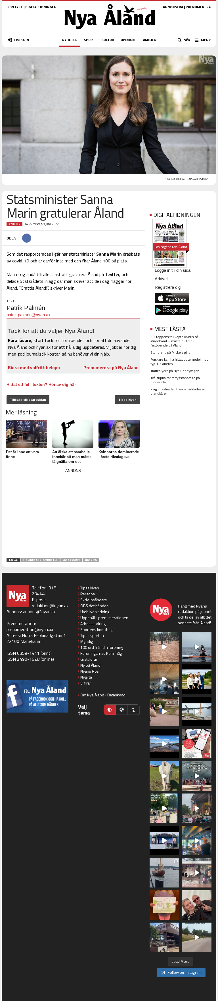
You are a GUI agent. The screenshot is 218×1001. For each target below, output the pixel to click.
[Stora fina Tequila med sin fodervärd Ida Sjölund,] (164, 776)
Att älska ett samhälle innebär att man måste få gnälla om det (71, 457)
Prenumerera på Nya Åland (111, 367)
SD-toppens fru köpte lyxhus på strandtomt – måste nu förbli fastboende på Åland (174, 341)
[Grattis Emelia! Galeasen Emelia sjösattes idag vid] (164, 872)
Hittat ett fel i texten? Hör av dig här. (42, 384)
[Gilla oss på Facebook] (37, 696)
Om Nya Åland (92, 695)
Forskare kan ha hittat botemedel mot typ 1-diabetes (179, 361)
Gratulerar (88, 659)
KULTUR (108, 39)
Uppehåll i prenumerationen (104, 618)
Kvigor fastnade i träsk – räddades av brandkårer (178, 391)
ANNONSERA (173, 7)
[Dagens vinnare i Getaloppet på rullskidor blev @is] (196, 937)
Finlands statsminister (40, 560)
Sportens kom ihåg (96, 629)
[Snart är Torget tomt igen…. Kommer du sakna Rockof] (164, 808)
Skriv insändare (93, 600)
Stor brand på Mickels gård (170, 352)
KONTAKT (15, 7)
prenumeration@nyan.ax (30, 629)
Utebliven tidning (94, 612)
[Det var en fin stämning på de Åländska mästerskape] (164, 647)
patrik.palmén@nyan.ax (29, 314)
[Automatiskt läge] (110, 710)
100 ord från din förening (101, 647)
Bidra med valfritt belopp (34, 367)
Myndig (86, 641)
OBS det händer (94, 606)
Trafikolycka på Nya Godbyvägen (174, 370)
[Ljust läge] (121, 710)
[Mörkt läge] (134, 710)
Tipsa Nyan (127, 399)
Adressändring (93, 623)
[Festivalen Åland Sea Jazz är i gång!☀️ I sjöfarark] (164, 679)
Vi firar (85, 683)
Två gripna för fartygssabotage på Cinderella (175, 380)
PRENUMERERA (198, 7)
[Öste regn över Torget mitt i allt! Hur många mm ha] (196, 872)
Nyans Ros (89, 671)
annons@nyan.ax (39, 611)
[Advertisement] (73, 514)
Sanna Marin (71, 560)
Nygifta (86, 677)
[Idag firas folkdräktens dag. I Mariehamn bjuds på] (196, 776)
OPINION (128, 39)
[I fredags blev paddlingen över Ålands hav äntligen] (196, 647)
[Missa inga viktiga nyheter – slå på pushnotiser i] (196, 743)
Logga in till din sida (172, 270)
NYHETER (69, 39)
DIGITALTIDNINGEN (40, 7)
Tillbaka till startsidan (28, 399)
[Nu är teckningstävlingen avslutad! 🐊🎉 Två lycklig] (164, 905)
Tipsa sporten (92, 635)
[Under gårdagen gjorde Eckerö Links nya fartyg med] (164, 743)
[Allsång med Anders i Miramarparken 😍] (164, 840)
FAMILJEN (148, 39)
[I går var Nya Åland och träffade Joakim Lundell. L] (196, 905)
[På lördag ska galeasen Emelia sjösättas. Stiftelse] (164, 937)
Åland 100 (91, 560)
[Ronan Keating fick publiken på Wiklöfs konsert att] (196, 808)
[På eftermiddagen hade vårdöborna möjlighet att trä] (196, 679)
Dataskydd (116, 695)
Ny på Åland (90, 665)
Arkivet (161, 278)
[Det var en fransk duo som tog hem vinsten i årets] (196, 711)
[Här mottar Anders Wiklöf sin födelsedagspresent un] (196, 840)
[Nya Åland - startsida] (109, 31)
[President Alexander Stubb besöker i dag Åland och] (164, 711)
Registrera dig (168, 287)
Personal (88, 594)
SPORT (89, 39)
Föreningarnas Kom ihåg (101, 653)
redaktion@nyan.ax (50, 605)
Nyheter (14, 224)
